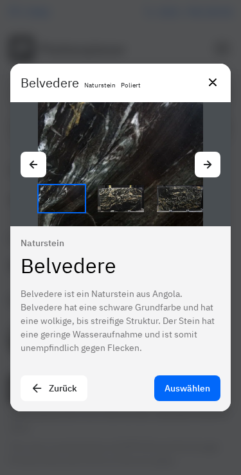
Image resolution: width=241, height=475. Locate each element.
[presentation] (120, 237)
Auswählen (187, 388)
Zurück (63, 388)
